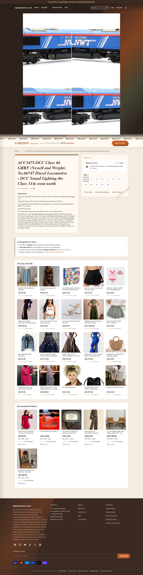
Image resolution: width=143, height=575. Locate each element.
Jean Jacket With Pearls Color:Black (24, 355)
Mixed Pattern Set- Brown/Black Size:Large (91, 432)
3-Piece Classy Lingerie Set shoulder (48, 289)
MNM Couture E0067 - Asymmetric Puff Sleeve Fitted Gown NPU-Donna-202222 (26, 322)
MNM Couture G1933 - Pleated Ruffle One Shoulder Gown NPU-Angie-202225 (93, 355)
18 (86, 185)
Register (119, 7)
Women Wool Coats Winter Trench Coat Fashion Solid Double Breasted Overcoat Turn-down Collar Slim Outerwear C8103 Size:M (26, 432)
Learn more (70, 143)
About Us (81, 509)
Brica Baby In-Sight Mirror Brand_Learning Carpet (70, 432)
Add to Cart (120, 143)
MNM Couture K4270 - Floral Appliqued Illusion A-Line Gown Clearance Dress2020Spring (49, 388)
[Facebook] (15, 545)
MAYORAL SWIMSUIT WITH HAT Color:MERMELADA (114, 289)
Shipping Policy (111, 519)
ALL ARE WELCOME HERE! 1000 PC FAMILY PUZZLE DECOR (71, 289)
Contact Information (113, 523)
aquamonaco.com (23, 7)
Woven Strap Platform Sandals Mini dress (71, 322)
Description (22, 194)
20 (91, 185)
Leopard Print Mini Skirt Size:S (115, 387)
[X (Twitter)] (35, 545)
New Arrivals (57, 7)
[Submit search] (107, 8)
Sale (66, 7)
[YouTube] (25, 545)
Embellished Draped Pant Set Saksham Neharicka (92, 322)
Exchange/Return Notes (26, 242)
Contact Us (82, 512)
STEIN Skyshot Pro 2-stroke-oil (49, 431)
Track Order (82, 519)
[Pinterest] (40, 545)
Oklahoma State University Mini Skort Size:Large (93, 289)
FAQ (79, 516)
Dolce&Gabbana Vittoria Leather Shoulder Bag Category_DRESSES (91, 388)
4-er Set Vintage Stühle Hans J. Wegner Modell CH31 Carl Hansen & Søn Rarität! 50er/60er (115, 432)
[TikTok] (30, 545)
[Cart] (125, 7)
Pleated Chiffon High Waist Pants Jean (26, 289)
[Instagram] (20, 545)
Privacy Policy (110, 512)
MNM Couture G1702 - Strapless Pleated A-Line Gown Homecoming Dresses (71, 355)
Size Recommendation (102, 192)
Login (113, 7)
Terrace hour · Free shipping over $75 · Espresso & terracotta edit (71, 2)
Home (36, 7)
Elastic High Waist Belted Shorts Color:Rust (114, 322)
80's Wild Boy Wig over (68, 387)
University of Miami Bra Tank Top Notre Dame (48, 322)
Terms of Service (111, 516)
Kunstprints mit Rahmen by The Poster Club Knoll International (26, 471)
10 (102, 179)
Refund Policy (110, 509)
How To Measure (117, 192)
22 (97, 185)
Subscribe (124, 556)
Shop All (44, 7)
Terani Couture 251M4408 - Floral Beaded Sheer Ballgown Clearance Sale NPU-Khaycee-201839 (49, 355)
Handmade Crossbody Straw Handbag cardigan (115, 355)
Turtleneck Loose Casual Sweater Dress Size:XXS (25, 388)
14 (113, 179)
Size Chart (89, 192)
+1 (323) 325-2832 (56, 514)
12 (108, 179)
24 (102, 185)
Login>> (24, 444)
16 (118, 179)
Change (121, 163)
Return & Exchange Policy (55, 252)
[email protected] (64, 250)
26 (108, 185)
